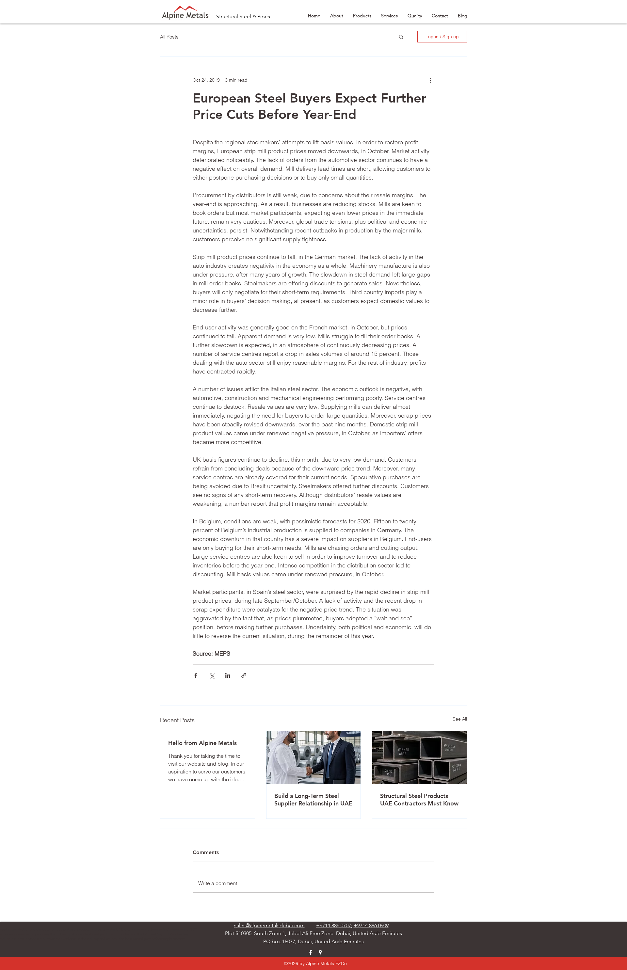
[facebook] (310, 952)
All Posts (169, 37)
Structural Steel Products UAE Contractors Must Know (419, 799)
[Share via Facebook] (196, 675)
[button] (401, 36)
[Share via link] (244, 675)
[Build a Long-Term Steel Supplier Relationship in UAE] (313, 757)
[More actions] (430, 80)
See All (460, 719)
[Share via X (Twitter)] (212, 675)
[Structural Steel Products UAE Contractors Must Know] (419, 757)
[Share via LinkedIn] (228, 675)
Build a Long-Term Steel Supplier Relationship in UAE (313, 799)
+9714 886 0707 (333, 925)
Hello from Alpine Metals (202, 743)
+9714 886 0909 (371, 925)
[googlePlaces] (320, 952)
